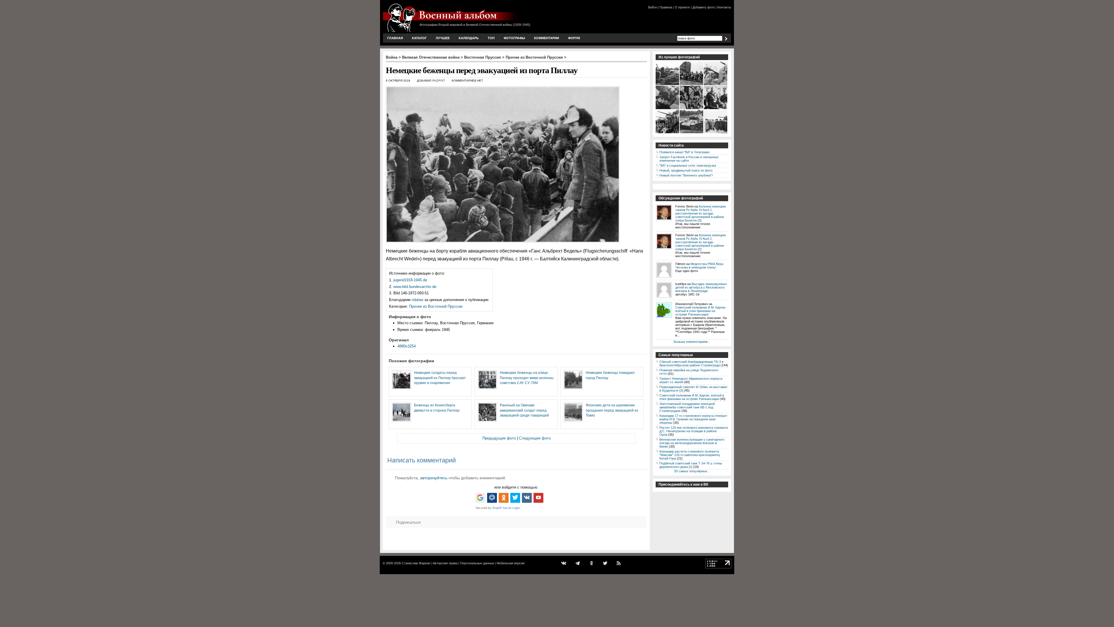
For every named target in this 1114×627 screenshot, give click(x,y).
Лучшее (443, 38)
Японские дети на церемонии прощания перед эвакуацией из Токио (612, 410)
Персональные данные (477, 563)
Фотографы (514, 38)
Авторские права (445, 563)
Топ (491, 38)
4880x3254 (406, 346)
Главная (395, 38)
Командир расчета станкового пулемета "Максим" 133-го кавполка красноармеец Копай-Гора (689, 455)
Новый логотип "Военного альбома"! (686, 175)
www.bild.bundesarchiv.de (414, 286)
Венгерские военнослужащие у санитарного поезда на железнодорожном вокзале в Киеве (691, 443)
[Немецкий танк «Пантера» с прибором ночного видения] (692, 132)
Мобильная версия (511, 563)
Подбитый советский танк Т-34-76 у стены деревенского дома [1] (690, 465)
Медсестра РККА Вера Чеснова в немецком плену (699, 265)
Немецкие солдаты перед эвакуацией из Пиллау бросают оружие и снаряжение (440, 378)
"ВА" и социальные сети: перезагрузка (687, 165)
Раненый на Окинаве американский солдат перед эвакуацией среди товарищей (524, 410)
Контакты (724, 7)
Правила (665, 7)
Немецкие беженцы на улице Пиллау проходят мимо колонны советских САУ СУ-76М (527, 378)
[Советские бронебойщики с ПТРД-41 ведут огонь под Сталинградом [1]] (668, 84)
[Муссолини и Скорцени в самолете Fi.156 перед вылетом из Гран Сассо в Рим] (668, 108)
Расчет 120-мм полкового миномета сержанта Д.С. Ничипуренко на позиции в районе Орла (693, 431)
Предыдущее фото (499, 438)
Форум (574, 38)
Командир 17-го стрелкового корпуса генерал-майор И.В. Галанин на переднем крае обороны (693, 419)
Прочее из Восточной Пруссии (534, 57)
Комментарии (546, 38)
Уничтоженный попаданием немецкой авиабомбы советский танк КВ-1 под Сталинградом (687, 407)
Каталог (419, 38)
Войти (652, 7)
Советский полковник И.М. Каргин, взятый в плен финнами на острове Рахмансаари (700, 311)
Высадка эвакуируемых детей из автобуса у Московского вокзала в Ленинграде (701, 287)
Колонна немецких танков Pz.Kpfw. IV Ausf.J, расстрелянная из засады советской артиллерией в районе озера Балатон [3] (700, 213)
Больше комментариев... (692, 341)
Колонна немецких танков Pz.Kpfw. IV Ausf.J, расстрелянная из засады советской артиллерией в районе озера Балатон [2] (700, 242)
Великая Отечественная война (431, 57)
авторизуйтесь (433, 477)
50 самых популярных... (692, 471)
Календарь (469, 38)
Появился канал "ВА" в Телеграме (684, 152)
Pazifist (438, 80)
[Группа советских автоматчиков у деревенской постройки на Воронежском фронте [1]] (716, 84)
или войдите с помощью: (516, 487)
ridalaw (417, 300)
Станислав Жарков (416, 563)
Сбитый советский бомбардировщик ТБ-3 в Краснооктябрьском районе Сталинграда (691, 363)
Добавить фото (703, 7)
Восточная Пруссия (482, 57)
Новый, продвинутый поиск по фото (685, 170)
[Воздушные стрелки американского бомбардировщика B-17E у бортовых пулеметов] (692, 108)
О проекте (682, 7)
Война (391, 57)
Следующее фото (535, 438)
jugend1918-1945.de (410, 280)
